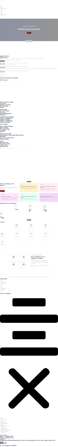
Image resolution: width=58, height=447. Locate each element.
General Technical (3, 421)
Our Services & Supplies (3, 8)
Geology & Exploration (3, 422)
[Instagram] (5, 443)
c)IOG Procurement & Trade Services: (6, 196)
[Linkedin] (2, 443)
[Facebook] (1, 443)
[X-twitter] (4, 443)
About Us (2, 6)
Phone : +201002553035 (6, 436)
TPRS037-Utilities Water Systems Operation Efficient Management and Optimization (16, 225)
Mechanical (2, 426)
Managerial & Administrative (4, 425)
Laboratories (2, 424)
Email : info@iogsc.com (6, 437)
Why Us (1, 7)
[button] (29, 355)
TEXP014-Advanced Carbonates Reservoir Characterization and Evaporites (31, 234)
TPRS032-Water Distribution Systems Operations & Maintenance (31, 225)
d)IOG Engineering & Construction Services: (46, 196)
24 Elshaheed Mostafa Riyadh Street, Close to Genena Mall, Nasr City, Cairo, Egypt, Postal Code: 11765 (27, 441)
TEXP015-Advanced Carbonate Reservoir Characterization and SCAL (16, 234)
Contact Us (2, 9)
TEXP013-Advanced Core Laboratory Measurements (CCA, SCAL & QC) (45, 234)
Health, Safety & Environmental (4, 423)
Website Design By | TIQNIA (8, 445)
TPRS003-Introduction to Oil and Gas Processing (2, 234)
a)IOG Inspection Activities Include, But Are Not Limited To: (29, 186)
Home (1, 11)
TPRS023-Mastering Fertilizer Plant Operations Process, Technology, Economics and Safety (45, 225)
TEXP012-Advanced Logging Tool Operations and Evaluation (2, 242)
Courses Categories (3, 283)
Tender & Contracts (3, 432)
